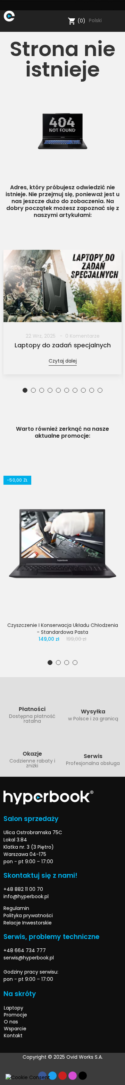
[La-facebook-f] (80, 5)
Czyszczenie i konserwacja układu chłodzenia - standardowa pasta (62, 629)
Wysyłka (93, 711)
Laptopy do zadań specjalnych (63, 345)
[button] (25, 390)
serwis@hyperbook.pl (28, 957)
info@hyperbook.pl (26, 896)
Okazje (32, 754)
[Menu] (6, 26)
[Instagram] (116, 5)
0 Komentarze (82, 335)
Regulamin (16, 908)
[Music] (82, 1076)
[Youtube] (104, 5)
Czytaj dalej (63, 360)
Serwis (93, 756)
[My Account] (118, 21)
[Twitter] (92, 5)
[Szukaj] (61, 21)
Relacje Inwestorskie (27, 922)
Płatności (32, 709)
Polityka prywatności (28, 915)
